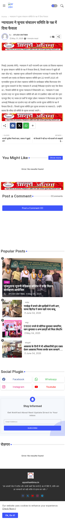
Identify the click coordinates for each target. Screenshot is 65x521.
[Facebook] (13, 126)
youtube (51, 386)
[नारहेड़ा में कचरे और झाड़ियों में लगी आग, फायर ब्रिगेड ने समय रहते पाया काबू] (12, 308)
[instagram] (37, 496)
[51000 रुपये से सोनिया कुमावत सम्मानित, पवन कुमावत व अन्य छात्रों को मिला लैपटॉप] (12, 328)
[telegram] (42, 496)
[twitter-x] (28, 496)
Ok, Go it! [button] (10, 515)
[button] (54, 5)
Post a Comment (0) (32, 208)
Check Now (8, 508)
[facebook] (23, 496)
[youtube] (32, 496)
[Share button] (33, 126)
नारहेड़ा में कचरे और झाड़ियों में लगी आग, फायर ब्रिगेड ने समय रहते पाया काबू (42, 308)
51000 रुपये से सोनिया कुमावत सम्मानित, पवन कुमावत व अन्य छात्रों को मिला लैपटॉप (43, 328)
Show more (55, 157)
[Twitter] (19, 126)
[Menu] (4, 6)
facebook (18, 379)
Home (4, 16)
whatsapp (51, 379)
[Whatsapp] (26, 126)
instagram (18, 386)
